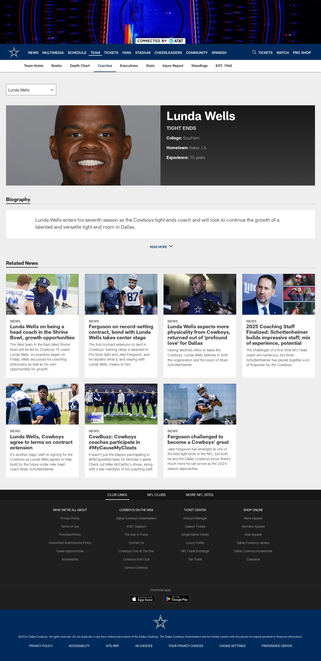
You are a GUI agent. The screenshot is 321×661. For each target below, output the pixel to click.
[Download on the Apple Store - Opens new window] (142, 599)
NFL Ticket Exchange (195, 551)
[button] (160, 247)
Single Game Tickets (195, 534)
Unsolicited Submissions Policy (70, 542)
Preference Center (277, 645)
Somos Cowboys (136, 567)
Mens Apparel (253, 518)
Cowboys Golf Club (136, 559)
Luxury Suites (195, 542)
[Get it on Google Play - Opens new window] (177, 601)
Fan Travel (195, 559)
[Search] (254, 52)
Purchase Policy (70, 534)
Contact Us (136, 542)
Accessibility (70, 559)
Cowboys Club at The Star (136, 551)
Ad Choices (143, 645)
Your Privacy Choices (186, 645)
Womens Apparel (253, 526)
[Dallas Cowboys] (160, 622)
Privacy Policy (70, 518)
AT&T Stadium (136, 526)
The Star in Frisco (136, 534)
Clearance (253, 559)
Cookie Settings (232, 645)
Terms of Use (70, 526)
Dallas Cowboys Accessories (253, 551)
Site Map (112, 645)
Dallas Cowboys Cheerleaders (136, 518)
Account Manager (195, 518)
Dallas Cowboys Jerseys (253, 542)
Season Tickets (195, 526)
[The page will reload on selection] (31, 89)
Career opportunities (70, 551)
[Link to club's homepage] (14, 52)
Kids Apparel (253, 534)
